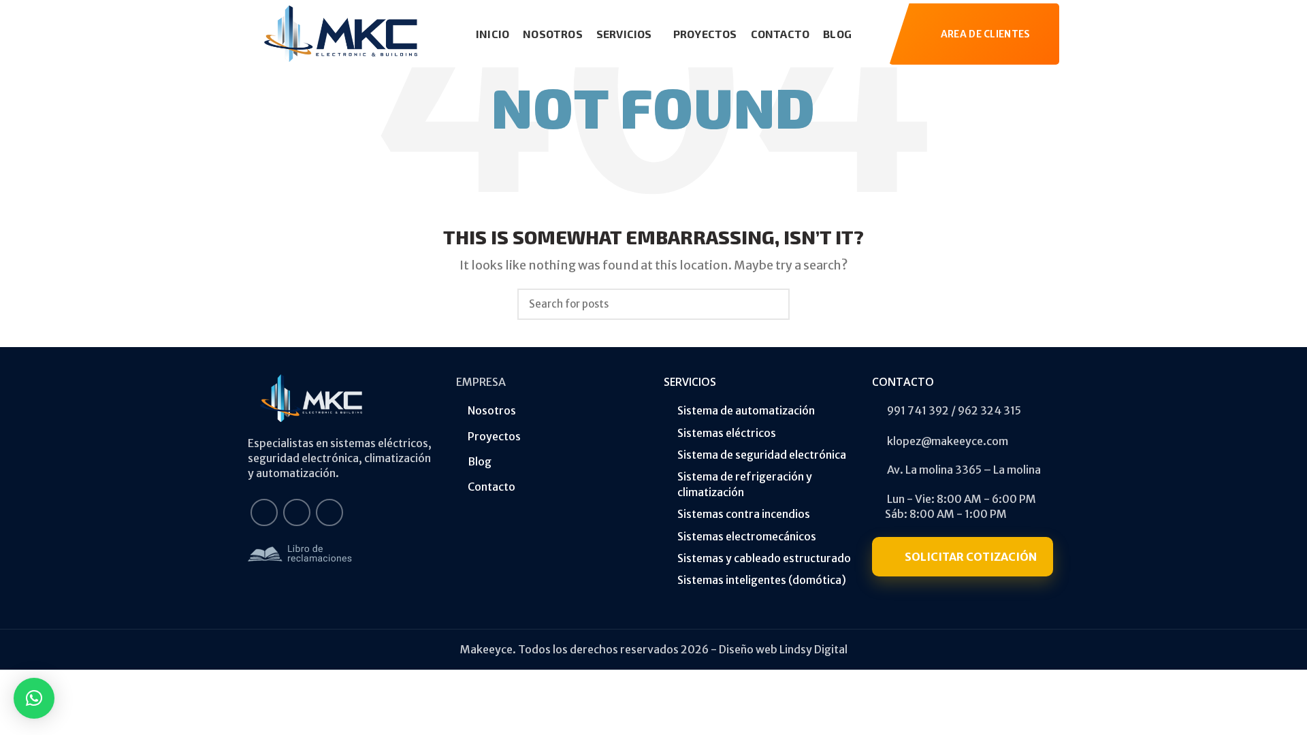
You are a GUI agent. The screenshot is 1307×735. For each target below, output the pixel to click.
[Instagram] (296, 512)
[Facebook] (264, 512)
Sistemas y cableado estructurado (764, 558)
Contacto (491, 486)
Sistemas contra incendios (743, 514)
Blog (479, 461)
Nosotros (492, 410)
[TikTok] (329, 512)
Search (771, 304)
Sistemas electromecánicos (746, 536)
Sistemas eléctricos (726, 433)
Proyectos (494, 436)
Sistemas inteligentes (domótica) (761, 580)
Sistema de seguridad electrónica (761, 454)
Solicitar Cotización (971, 557)
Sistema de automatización (746, 410)
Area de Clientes (986, 34)
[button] (34, 698)
